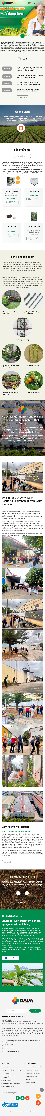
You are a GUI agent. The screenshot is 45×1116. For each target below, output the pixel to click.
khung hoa (31, 164)
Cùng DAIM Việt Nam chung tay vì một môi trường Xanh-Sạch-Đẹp (30, 76)
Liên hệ (28, 1079)
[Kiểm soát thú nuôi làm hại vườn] (11, 380)
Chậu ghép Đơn (11, 226)
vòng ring (21, 165)
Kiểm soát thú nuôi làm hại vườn (11, 393)
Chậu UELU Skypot (11, 191)
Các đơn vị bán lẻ (30, 1082)
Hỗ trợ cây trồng (34, 365)
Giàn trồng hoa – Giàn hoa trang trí (11, 366)
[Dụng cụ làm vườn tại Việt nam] (11, 299)
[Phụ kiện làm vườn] (33, 380)
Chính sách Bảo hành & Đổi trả (34, 1067)
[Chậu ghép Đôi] (33, 181)
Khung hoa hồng (23, 340)
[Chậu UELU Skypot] (11, 181)
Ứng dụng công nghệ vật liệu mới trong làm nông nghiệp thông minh (28, 83)
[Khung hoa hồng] (22, 327)
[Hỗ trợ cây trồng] (33, 353)
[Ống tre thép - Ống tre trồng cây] (33, 299)
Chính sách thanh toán (32, 1070)
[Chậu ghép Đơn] (11, 216)
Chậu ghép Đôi (34, 191)
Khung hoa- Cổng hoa (34, 227)
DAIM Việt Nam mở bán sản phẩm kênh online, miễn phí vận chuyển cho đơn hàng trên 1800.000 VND (30, 69)
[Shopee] (21, 128)
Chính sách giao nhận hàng (33, 1073)
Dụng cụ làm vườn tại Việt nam (10, 312)
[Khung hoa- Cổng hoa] (33, 216)
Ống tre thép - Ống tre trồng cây (33, 312)
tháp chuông (38, 169)
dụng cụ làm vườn (34, 266)
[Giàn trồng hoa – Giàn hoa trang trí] (11, 353)
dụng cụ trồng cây (15, 886)
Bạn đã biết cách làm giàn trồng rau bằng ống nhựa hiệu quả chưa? (29, 90)
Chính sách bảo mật (31, 1076)
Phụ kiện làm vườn (34, 392)
